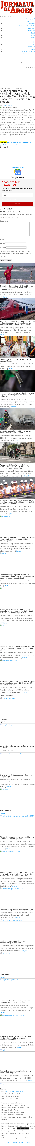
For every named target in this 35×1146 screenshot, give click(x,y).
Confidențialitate (17, 1142)
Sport (33, 38)
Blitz (33, 44)
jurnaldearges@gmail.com (15, 1091)
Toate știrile (31, 21)
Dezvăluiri (31, 28)
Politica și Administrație (27, 26)
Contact (7, 1142)
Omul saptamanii (29, 54)
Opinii (33, 33)
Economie (31, 31)
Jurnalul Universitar (28, 51)
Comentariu (4, 221)
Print (33, 42)
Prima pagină (30, 19)
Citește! (4, 297)
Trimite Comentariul (6, 260)
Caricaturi (31, 47)
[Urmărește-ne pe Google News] (17, 173)
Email (2, 244)
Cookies (27, 1142)
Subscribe (18, 204)
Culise (33, 49)
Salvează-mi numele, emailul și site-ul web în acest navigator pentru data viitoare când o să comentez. (16, 253)
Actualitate (31, 24)
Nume (2, 240)
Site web (3, 247)
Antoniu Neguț (7, 105)
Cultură (32, 35)
